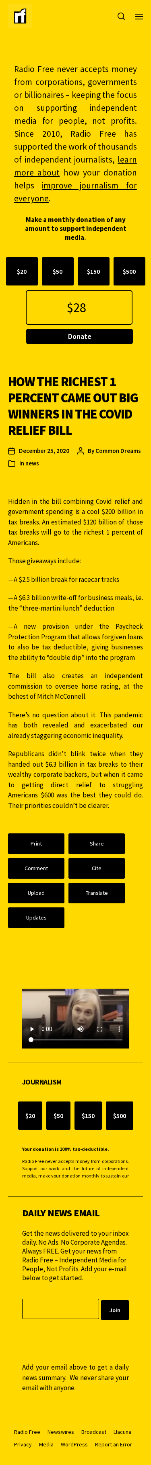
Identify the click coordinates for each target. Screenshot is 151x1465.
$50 (57, 271)
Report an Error (113, 1444)
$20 (22, 271)
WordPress (74, 1444)
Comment (36, 868)
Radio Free (27, 1431)
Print (36, 843)
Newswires (61, 1431)
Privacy (23, 1444)
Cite (96, 868)
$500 (129, 271)
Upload (36, 892)
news (32, 463)
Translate (97, 892)
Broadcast (93, 1431)
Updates (36, 917)
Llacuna (122, 1431)
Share (97, 843)
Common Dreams (118, 451)
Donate (79, 336)
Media (46, 1444)
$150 (93, 271)
